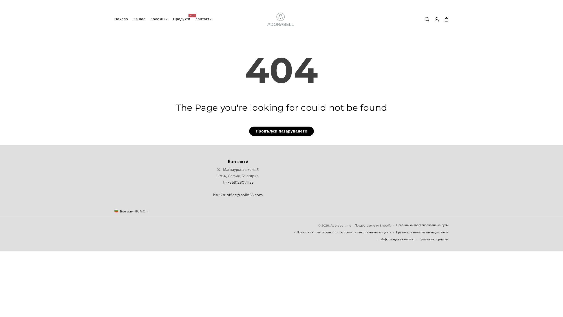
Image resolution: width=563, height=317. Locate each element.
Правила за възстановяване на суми (422, 225)
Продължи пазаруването (281, 131)
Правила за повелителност (316, 232)
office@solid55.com (245, 195)
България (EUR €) (133, 211)
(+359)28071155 (240, 182)
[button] (427, 19)
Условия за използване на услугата (365, 232)
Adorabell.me (341, 225)
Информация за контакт (398, 239)
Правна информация (434, 239)
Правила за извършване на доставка (422, 232)
